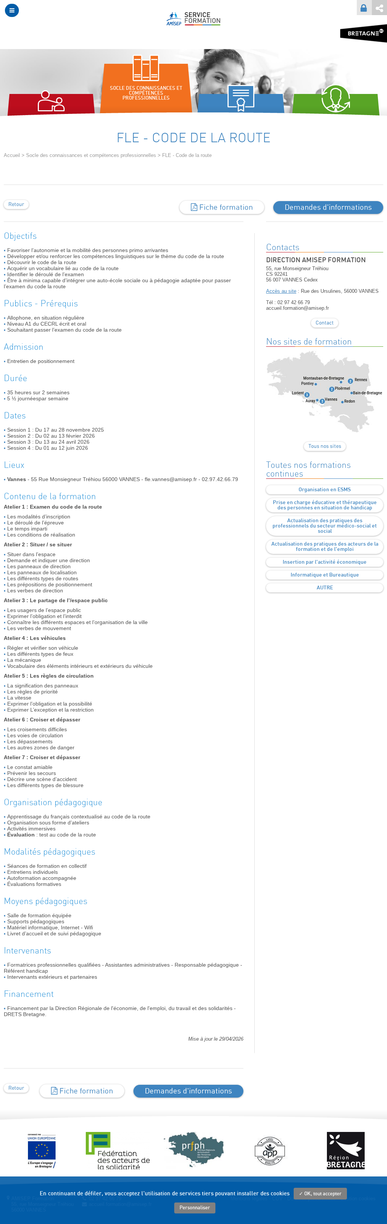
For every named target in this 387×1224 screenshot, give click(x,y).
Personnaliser (195, 1208)
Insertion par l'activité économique (325, 562)
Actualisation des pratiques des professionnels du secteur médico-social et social (324, 526)
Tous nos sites (324, 446)
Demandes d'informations (328, 207)
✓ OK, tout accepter (320, 1194)
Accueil (12, 155)
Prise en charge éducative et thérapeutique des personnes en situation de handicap (325, 505)
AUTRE (325, 587)
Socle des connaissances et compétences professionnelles (91, 155)
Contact (325, 323)
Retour (16, 204)
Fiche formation (225, 207)
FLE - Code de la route (187, 155)
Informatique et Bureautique (325, 575)
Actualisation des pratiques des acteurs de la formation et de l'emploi (324, 546)
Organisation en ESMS (325, 489)
